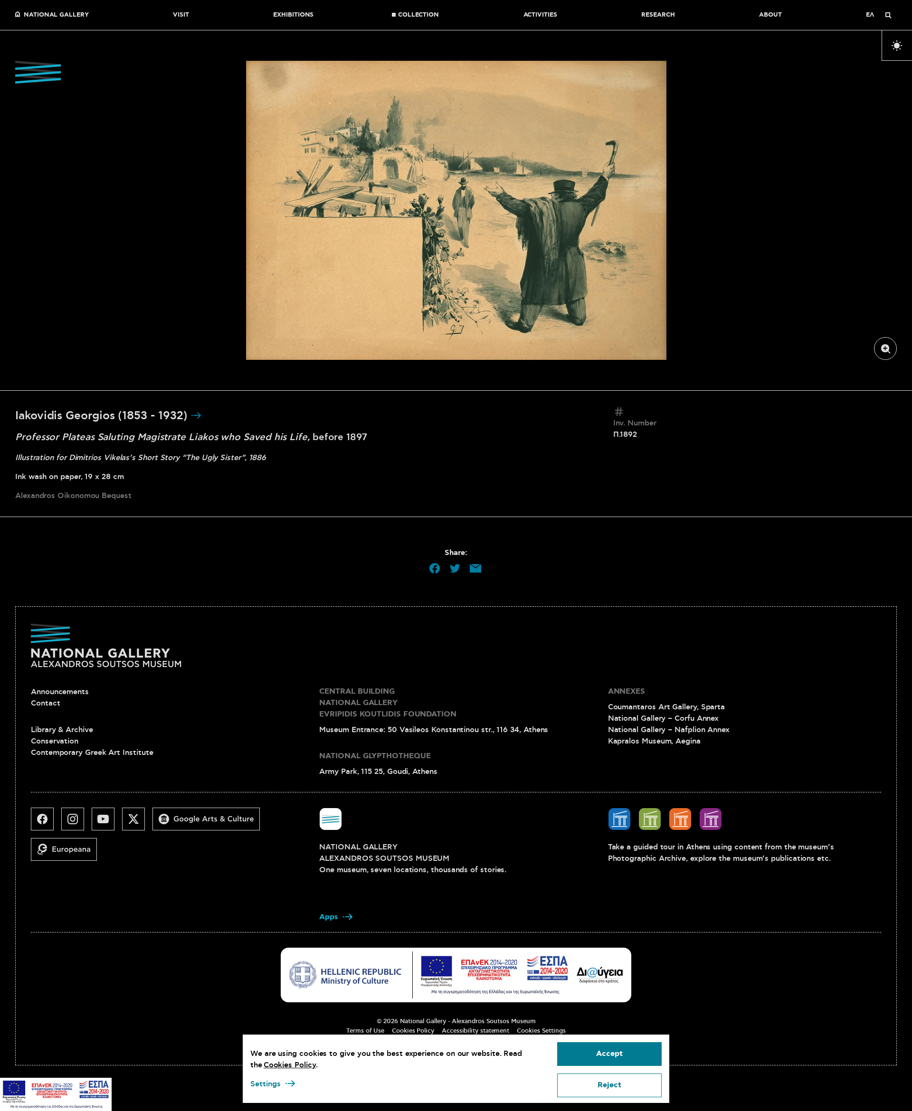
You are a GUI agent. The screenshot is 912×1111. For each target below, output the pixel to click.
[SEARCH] (888, 15)
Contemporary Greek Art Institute (92, 752)
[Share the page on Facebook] (434, 568)
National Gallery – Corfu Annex (663, 718)
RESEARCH (657, 15)
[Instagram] (76, 823)
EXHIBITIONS (293, 15)
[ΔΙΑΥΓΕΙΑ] (600, 974)
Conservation (54, 741)
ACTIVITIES (540, 15)
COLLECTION (418, 15)
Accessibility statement (475, 1031)
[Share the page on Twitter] (455, 568)
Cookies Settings (541, 1031)
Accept (609, 1054)
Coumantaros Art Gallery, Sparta (666, 707)
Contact (45, 703)
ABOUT (770, 15)
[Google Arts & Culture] (209, 823)
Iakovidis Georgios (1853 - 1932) (102, 416)
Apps (328, 917)
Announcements (60, 692)
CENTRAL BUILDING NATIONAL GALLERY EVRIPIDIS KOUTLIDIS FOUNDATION (387, 703)
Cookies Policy (413, 1031)
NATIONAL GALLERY (56, 15)
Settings (265, 1084)
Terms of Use (365, 1031)
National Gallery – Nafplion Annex (669, 729)
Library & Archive (62, 729)
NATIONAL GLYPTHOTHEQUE (374, 756)
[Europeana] (67, 853)
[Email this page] (475, 568)
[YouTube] (107, 823)
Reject (609, 1085)
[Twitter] (137, 823)
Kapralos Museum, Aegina (654, 741)
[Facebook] (46, 823)
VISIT (181, 15)
